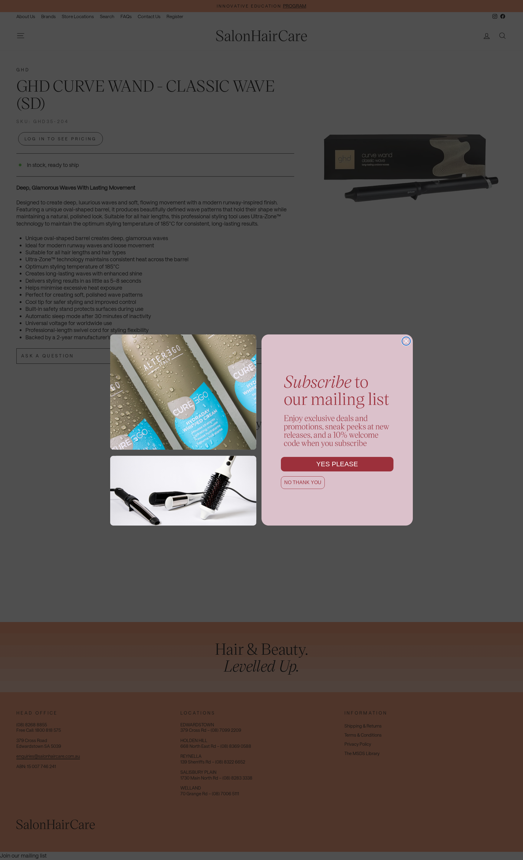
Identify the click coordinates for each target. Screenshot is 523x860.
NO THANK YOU (302, 482)
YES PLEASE (337, 464)
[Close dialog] (406, 341)
